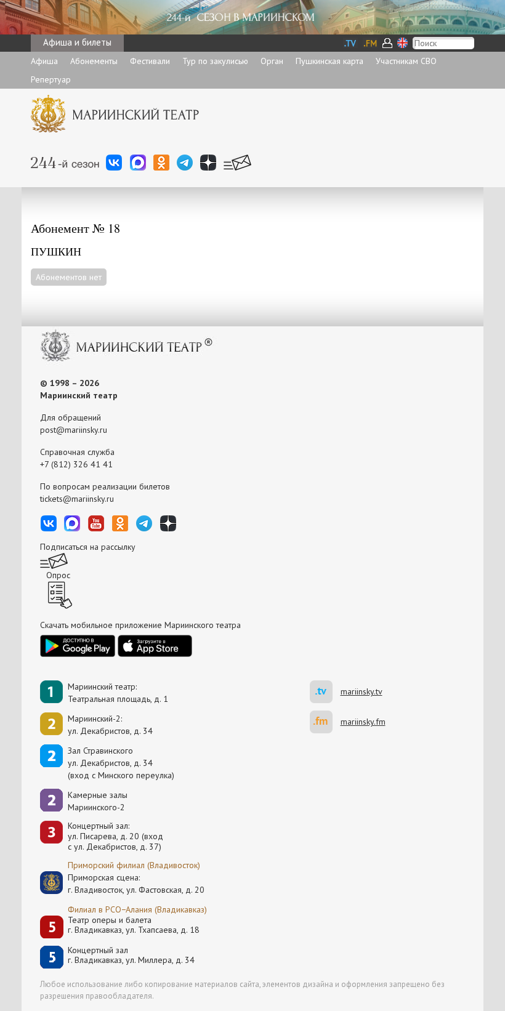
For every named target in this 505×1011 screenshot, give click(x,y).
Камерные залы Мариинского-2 (97, 801)
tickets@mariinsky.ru (77, 498)
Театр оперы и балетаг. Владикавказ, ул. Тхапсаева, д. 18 (134, 925)
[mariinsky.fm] (325, 722)
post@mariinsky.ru (73, 429)
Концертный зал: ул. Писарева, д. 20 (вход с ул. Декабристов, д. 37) (115, 836)
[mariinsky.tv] (325, 691)
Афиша (44, 60)
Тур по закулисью (215, 60)
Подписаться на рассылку (87, 546)
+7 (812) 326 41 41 (76, 464)
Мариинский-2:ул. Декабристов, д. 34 (110, 724)
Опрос (58, 575)
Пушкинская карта (329, 60)
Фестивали (150, 60)
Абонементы (94, 60)
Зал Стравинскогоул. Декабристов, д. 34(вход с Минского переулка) (121, 763)
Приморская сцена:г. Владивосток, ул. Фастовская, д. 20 (123, 883)
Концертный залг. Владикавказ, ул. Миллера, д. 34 (131, 955)
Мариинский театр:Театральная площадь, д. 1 (118, 692)
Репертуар (51, 79)
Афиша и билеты (77, 42)
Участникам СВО (406, 60)
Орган (272, 60)
